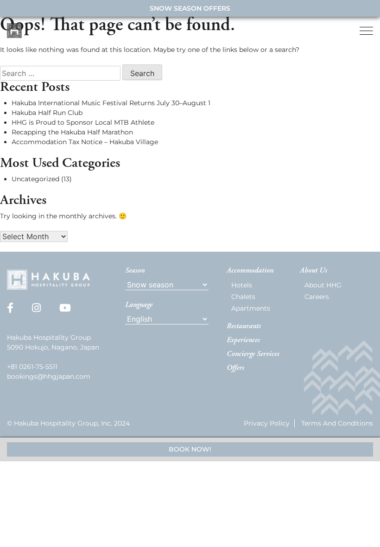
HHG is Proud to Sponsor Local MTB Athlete (83, 122)
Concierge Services (253, 354)
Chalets (243, 297)
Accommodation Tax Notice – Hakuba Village (85, 142)
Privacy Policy (267, 423)
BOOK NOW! (190, 449)
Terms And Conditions (337, 423)
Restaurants (244, 326)
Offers (235, 368)
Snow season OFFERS (190, 8)
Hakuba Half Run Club (47, 112)
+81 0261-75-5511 (32, 367)
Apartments (250, 308)
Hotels (241, 285)
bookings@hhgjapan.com (48, 376)
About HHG (323, 285)
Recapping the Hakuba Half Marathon (72, 132)
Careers (316, 297)
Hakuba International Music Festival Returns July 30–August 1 (111, 103)
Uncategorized (35, 179)
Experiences (243, 340)
